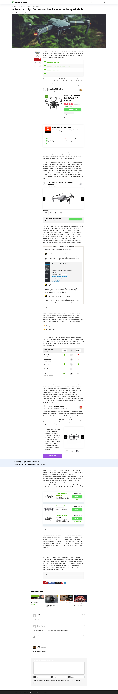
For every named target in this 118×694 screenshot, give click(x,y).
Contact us (99, 2)
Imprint (30, 692)
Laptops (27, 12)
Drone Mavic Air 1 (61, 515)
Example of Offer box (53, 62)
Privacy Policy (35, 692)
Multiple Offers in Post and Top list (37, 601)
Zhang (37, 55)
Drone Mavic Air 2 (61, 493)
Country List (90, 2)
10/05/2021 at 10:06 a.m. (41, 647)
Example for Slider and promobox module (58, 66)
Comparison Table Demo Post (50, 605)
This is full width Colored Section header (58, 74)
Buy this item (73, 109)
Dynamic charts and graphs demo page (79, 604)
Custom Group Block (53, 70)
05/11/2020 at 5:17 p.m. (41, 626)
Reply (84, 614)
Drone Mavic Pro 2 (61, 506)
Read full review (77, 499)
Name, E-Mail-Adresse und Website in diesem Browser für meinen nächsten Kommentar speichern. (57, 680)
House (24, 12)
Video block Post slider (66, 603)
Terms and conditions (42, 692)
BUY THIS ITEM (52, 455)
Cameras (21, 12)
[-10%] (53, 95)
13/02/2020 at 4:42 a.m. (41, 615)
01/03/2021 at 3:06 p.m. (41, 637)
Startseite (13, 6)
